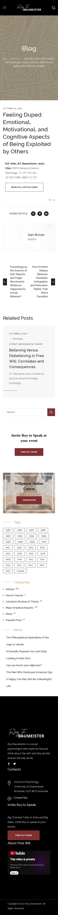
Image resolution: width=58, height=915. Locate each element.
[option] (29, 362)
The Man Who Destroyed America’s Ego (29, 672)
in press (20, 571)
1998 (20, 542)
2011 (31, 559)
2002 (19, 547)
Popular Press (14, 620)
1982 (8, 530)
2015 (30, 565)
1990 (8, 536)
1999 (32, 542)
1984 (19, 530)
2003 (30, 547)
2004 (42, 547)
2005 (8, 553)
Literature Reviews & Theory (26, 344)
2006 (19, 553)
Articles (15, 59)
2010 (19, 559)
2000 (44, 542)
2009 (8, 559)
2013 (8, 565)
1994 (31, 536)
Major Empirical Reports (19, 607)
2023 (8, 571)
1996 (8, 542)
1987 (31, 530)
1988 (43, 530)
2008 (42, 553)
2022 (42, 565)
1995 (43, 536)
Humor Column (14, 595)
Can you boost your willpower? (24, 665)
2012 (42, 559)
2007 (31, 553)
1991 (19, 536)
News (9, 613)
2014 (19, 565)
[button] (24, 187)
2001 (8, 547)
